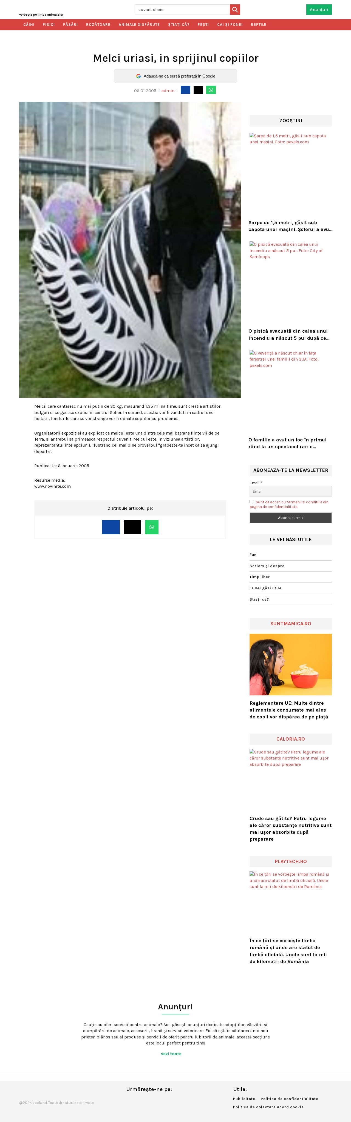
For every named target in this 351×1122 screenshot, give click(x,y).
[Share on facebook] (185, 90)
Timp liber (260, 577)
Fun (253, 554)
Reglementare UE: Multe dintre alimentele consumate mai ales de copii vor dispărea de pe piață (289, 710)
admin (168, 90)
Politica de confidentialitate (289, 1099)
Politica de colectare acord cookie (268, 1107)
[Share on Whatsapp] (211, 90)
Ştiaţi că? (178, 24)
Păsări (70, 24)
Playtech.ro (291, 861)
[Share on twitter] (198, 90)
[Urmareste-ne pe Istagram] (148, 1100)
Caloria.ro (290, 739)
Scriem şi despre (267, 566)
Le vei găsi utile (266, 588)
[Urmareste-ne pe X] (139, 1100)
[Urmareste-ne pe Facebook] (130, 1100)
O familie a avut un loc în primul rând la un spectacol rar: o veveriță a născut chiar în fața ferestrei (287, 443)
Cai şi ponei (230, 24)
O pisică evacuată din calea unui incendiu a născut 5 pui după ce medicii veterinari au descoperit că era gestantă (288, 334)
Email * (256, 483)
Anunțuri (319, 9)
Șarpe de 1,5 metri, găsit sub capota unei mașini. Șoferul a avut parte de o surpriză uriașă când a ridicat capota (289, 226)
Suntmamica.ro (290, 624)
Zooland (41, 14)
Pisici (49, 24)
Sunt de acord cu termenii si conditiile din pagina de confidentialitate (289, 504)
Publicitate (244, 1099)
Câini (29, 24)
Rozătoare (98, 24)
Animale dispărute (139, 24)
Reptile (259, 24)
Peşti (203, 24)
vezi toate (172, 1053)
